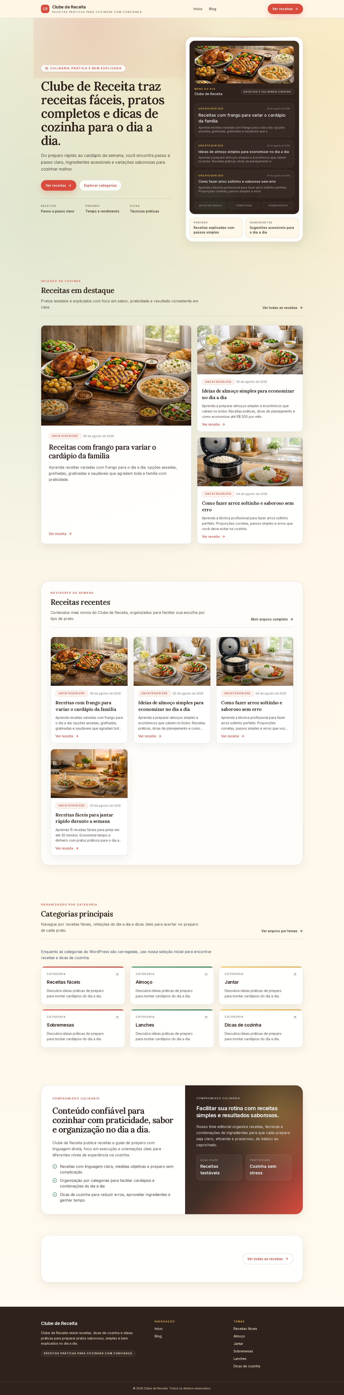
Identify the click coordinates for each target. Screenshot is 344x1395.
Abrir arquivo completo (269, 619)
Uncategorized (65, 436)
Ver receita (57, 534)
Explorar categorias (100, 185)
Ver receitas (282, 9)
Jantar (238, 1344)
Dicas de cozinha (247, 1366)
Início (198, 9)
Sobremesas (243, 1351)
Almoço (239, 1336)
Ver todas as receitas (280, 308)
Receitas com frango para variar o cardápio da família (102, 451)
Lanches (240, 1359)
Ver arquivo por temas (279, 931)
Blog (212, 9)
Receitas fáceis (245, 1329)
